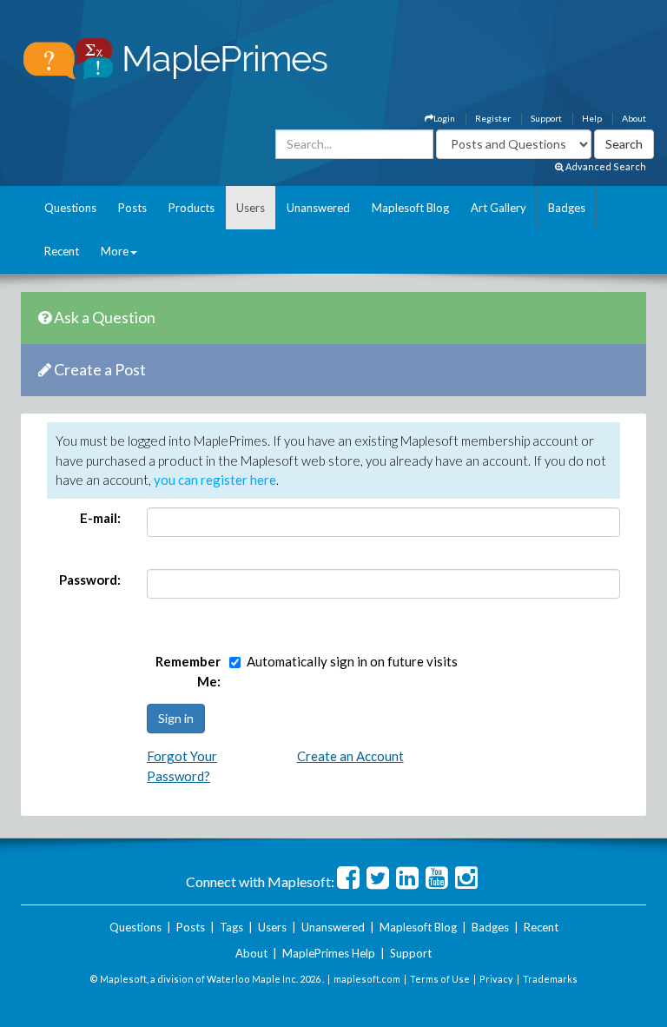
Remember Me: (188, 671)
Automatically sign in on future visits (352, 661)
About (634, 118)
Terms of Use (440, 978)
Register (493, 118)
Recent (61, 251)
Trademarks (550, 978)
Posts (132, 208)
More (115, 251)
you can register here (215, 479)
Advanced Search (605, 166)
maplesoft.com (367, 978)
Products (191, 208)
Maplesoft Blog (410, 208)
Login (444, 118)
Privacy (496, 978)
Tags (231, 927)
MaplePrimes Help (328, 953)
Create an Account (350, 756)
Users (250, 208)
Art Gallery (498, 208)
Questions (70, 208)
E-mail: (100, 518)
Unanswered (318, 208)
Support (546, 118)
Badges (566, 208)
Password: (90, 579)
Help (592, 118)
